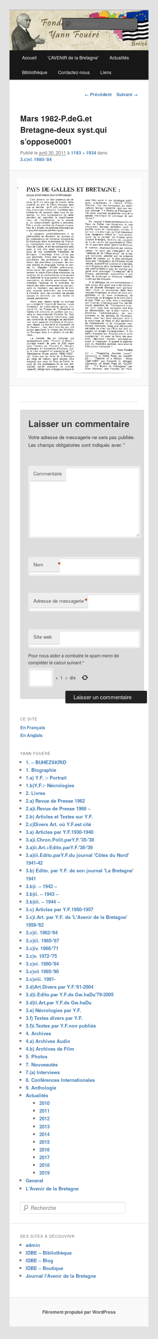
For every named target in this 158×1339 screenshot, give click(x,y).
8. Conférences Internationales (60, 1079)
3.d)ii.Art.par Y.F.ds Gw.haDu (58, 1002)
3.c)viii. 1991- (40, 978)
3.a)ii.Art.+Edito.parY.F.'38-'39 (59, 847)
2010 (44, 1102)
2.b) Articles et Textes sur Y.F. (59, 816)
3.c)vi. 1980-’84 (36, 159)
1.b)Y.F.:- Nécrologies (50, 785)
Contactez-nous (74, 72)
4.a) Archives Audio (48, 1040)
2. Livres (35, 792)
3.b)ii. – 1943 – (42, 893)
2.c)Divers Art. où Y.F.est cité (58, 824)
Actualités (37, 1095)
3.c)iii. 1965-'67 (42, 940)
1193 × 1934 (83, 152)
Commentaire (47, 473)
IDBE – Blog (39, 1260)
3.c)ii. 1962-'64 (42, 932)
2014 (44, 1134)
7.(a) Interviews (43, 1072)
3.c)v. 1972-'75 (41, 955)
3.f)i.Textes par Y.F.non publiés (61, 1025)
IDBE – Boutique (44, 1268)
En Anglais (31, 735)
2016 (44, 1149)
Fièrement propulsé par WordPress (79, 1312)
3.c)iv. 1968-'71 (42, 948)
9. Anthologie (41, 1087)
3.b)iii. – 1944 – (43, 901)
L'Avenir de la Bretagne (52, 1188)
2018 (44, 1164)
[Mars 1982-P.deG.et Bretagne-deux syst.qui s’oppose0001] (78, 278)
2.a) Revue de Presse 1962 (55, 800)
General (34, 1180)
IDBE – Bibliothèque (49, 1252)
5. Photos (36, 1056)
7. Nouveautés (42, 1064)
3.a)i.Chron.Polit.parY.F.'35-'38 (60, 839)
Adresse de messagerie (60, 601)
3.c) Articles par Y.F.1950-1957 (59, 909)
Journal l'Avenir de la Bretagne (61, 1275)
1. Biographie (41, 769)
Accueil (29, 57)
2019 (44, 1172)
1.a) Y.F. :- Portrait (46, 777)
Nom (46, 564)
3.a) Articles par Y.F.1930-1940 (59, 831)
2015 (44, 1141)
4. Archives (38, 1033)
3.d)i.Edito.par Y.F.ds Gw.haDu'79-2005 (70, 994)
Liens (105, 72)
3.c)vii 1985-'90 (42, 971)
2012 (44, 1118)
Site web (42, 636)
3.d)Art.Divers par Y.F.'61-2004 (59, 986)
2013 (44, 1126)
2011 (44, 1110)
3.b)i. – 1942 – (41, 886)
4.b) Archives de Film (50, 1048)
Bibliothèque (34, 72)
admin (33, 1244)
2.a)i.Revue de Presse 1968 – (58, 808)
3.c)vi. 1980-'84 (42, 963)
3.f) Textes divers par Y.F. (54, 1017)
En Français (32, 727)
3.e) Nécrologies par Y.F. (53, 1010)
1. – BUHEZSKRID (46, 762)
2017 (44, 1157)
